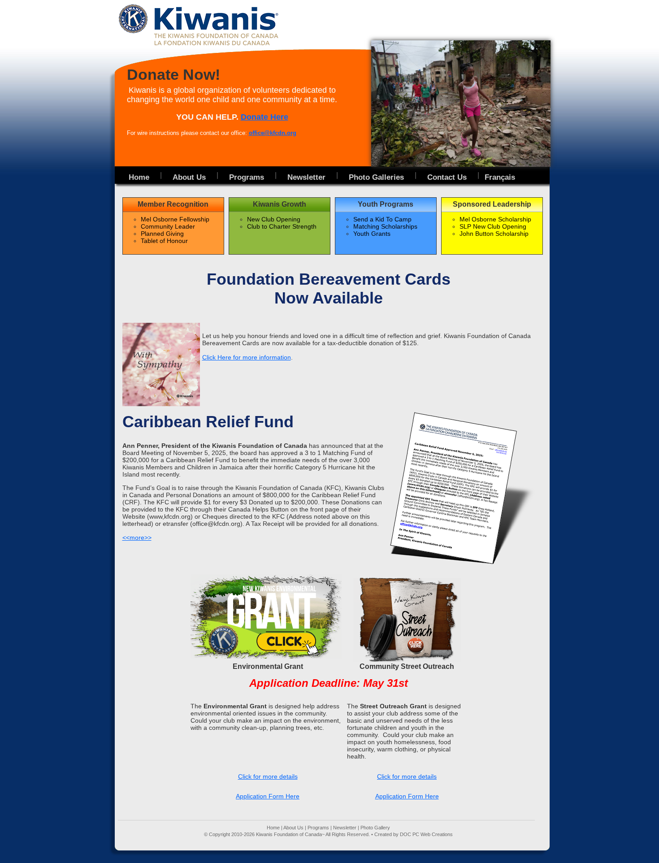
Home (273, 827)
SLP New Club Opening (493, 226)
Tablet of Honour (164, 240)
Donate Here (264, 117)
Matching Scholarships (385, 226)
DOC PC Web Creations (426, 834)
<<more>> (137, 537)
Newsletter (344, 827)
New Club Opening (273, 219)
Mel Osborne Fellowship (175, 219)
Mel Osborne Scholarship (495, 219)
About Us (293, 827)
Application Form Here (267, 796)
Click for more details (268, 776)
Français (500, 177)
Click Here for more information (246, 357)
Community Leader (168, 226)
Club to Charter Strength (281, 226)
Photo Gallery (375, 827)
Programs (318, 827)
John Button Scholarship (494, 233)
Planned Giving (162, 233)
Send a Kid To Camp (382, 219)
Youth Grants (371, 233)
